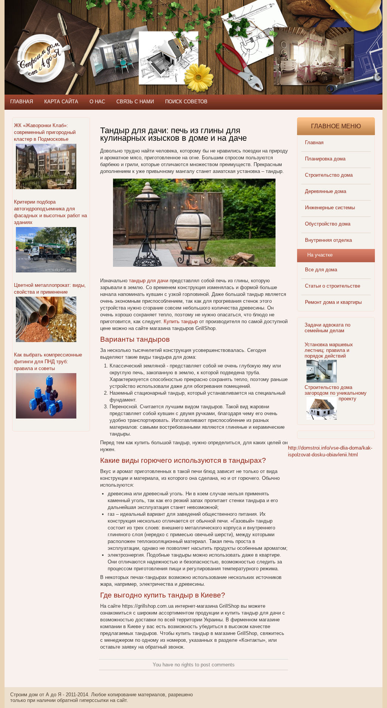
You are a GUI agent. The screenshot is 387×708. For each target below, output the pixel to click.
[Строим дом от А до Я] (85, 34)
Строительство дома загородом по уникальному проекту (336, 392)
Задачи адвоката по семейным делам (327, 327)
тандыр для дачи (148, 280)
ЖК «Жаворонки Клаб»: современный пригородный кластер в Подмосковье (45, 132)
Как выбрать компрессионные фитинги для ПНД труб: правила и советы (48, 361)
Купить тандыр (181, 321)
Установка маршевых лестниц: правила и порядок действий (329, 350)
